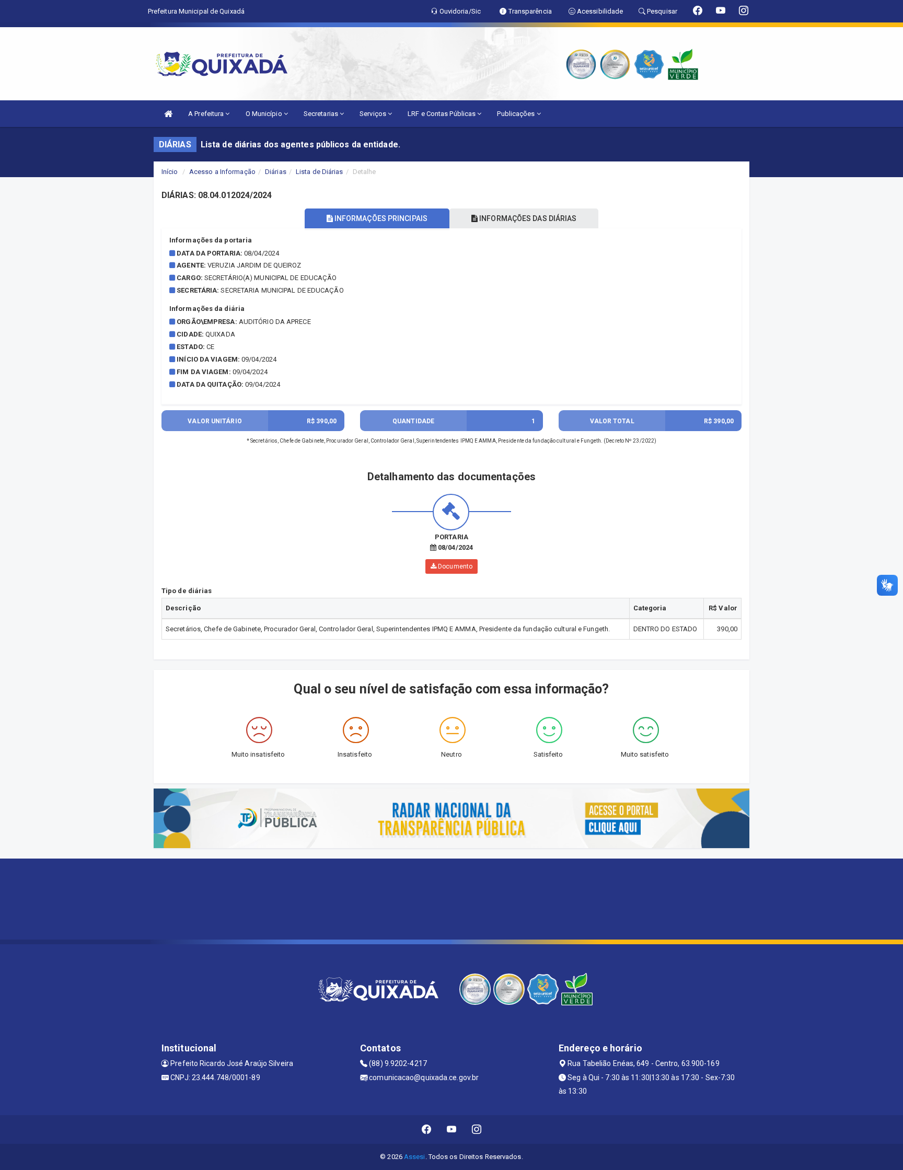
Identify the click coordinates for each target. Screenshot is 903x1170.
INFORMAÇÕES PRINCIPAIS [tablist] (380, 218)
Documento (454, 566)
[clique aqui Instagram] (477, 1129)
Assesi (414, 1157)
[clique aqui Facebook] (427, 1129)
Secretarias (322, 114)
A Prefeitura (206, 114)
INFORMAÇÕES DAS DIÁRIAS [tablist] (527, 218)
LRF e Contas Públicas (442, 114)
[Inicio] (168, 113)
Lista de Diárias (319, 172)
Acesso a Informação (222, 172)
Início (169, 172)
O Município (265, 114)
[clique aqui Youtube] (452, 1129)
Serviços (374, 114)
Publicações (516, 114)
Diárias (275, 172)
